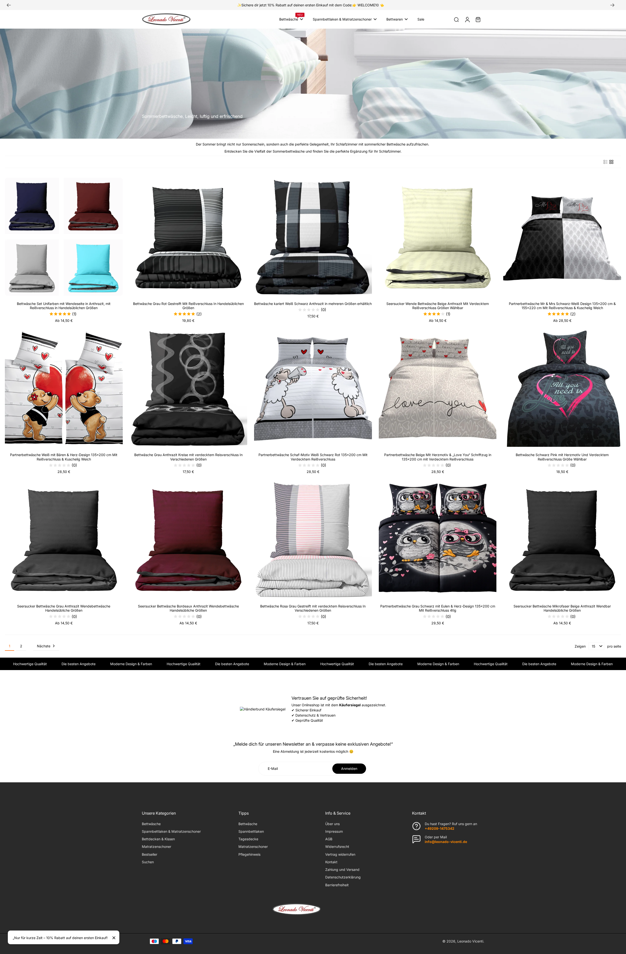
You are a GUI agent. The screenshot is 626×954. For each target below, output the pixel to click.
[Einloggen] (467, 19)
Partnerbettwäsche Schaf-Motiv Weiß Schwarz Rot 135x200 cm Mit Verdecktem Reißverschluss (313, 457)
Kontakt (331, 862)
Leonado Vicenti (470, 941)
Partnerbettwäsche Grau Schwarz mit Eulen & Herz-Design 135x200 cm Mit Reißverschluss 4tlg (437, 608)
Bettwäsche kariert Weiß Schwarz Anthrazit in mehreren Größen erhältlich (313, 304)
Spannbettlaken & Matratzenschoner (171, 831)
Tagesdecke (248, 839)
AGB (328, 839)
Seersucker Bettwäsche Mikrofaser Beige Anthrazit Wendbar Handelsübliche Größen (562, 608)
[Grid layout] (611, 162)
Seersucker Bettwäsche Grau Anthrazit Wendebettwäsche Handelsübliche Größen (63, 608)
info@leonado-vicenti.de (446, 842)
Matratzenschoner (156, 846)
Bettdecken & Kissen (158, 839)
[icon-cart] (477, 19)
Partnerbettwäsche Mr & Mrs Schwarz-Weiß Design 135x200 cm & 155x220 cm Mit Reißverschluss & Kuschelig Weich (562, 306)
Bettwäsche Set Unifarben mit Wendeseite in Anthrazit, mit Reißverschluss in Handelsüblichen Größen (64, 306)
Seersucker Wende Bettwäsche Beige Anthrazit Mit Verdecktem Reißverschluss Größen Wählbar (437, 306)
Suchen (148, 862)
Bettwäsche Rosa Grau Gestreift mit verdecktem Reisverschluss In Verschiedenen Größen (313, 608)
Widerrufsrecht (337, 846)
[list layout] (605, 162)
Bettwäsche (151, 824)
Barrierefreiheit (337, 885)
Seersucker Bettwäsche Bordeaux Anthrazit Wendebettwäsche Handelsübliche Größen (188, 608)
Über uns (332, 824)
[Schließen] (114, 937)
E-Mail (273, 768)
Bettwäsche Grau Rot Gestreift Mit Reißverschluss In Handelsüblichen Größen (188, 306)
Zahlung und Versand (342, 869)
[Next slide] (612, 5)
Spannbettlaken (251, 831)
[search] (456, 19)
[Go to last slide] (9, 5)
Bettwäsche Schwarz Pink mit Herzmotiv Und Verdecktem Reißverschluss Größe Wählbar (562, 457)
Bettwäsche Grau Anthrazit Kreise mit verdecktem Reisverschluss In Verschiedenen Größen (188, 457)
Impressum (334, 831)
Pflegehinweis (249, 854)
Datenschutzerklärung (343, 877)
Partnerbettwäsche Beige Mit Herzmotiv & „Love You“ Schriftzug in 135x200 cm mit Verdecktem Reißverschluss (437, 457)
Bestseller (149, 854)
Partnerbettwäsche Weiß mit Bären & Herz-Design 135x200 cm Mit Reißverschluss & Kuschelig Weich (63, 457)
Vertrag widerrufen (340, 854)
